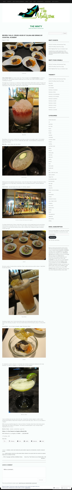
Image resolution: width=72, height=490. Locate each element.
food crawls (51, 165)
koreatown (56, 258)
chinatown (66, 248)
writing (50, 220)
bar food (56, 247)
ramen (59, 262)
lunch (50, 261)
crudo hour (14, 453)
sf (64, 265)
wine (66, 269)
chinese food (55, 250)
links (31, 1)
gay (49, 170)
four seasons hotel (32, 453)
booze (50, 128)
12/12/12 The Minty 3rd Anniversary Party (57, 44)
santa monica (57, 265)
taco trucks (51, 205)
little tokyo (60, 259)
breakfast (55, 248)
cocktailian (61, 250)
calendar (50, 135)
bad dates (51, 124)
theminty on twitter (52, 103)
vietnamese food (66, 268)
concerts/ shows (52, 139)
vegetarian (51, 216)
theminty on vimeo (52, 105)
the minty (13, 454)
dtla (50, 254)
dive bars (50, 154)
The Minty (36, 12)
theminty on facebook (53, 89)
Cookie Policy (27, 487)
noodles (62, 261)
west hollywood (54, 269)
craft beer (51, 251)
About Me (51, 83)
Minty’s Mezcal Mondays (18, 1)
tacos (54, 267)
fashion (50, 161)
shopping (50, 203)
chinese (50, 250)
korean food (51, 258)
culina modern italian (20, 453)
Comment (41, 480)
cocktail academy (8, 453)
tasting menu (51, 207)
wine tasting (51, 218)
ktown (59, 258)
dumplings (58, 254)
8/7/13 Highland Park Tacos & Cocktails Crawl (58, 48)
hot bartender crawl (52, 179)
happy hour (28, 450)
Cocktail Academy (35, 77)
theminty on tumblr (52, 100)
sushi (52, 267)
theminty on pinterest (53, 98)
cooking (50, 144)
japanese (58, 257)
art (49, 122)
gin (51, 255)
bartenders (60, 247)
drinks (61, 253)
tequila (63, 267)
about (4, 1)
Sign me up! (52, 237)
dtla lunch (51, 157)
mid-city (58, 261)
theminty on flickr (52, 92)
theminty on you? (52, 107)
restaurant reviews (52, 198)
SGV (67, 265)
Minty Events (55, 1)
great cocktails (23, 450)
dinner (66, 251)
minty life (38, 450)
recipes (50, 196)
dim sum (62, 251)
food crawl (64, 254)
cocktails (66, 250)
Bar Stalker (51, 85)
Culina (3, 431)
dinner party (51, 152)
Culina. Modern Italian (6, 77)
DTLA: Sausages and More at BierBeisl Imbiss (12, 456)
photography (51, 194)
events (12, 450)
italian (55, 257)
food (14, 450)
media (27, 1)
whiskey (59, 269)
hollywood (60, 255)
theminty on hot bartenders (54, 94)
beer (63, 247)
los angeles (65, 259)
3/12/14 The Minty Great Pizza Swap (56, 46)
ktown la (62, 258)
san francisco (64, 264)
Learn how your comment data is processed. (28, 483)
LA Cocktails (48, 1)
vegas (57, 268)
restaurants (40, 1)
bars (34, 1)
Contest (50, 141)
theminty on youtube (53, 109)
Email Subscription (56, 226)
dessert (50, 150)
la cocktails (9, 454)
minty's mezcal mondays (54, 190)
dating (50, 148)
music (50, 192)
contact (9, 1)
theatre (50, 209)
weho (50, 269)
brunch (50, 130)
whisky (63, 269)
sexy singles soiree (53, 201)
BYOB (50, 133)
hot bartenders (34, 450)
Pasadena (53, 262)
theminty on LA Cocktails (54, 96)
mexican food (54, 261)
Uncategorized (51, 214)
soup (50, 267)
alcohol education (52, 119)
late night (50, 183)
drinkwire (26, 453)
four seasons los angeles (41, 453)
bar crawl (50, 126)
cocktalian (8, 450)
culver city (55, 251)
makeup (50, 185)
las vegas (56, 259)
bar (49, 247)
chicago (61, 248)
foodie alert (18, 450)
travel (50, 212)
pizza (57, 262)
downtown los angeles (54, 253)
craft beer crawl (52, 146)
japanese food (63, 257)
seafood (62, 265)
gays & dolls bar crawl (53, 172)
